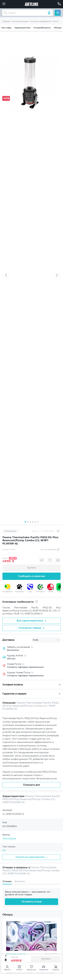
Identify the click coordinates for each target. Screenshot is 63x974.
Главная (6, 21)
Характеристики (22, 28)
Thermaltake (9, 838)
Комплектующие (19, 21)
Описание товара (30, 627)
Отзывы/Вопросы (42, 28)
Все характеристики (30, 620)
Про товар (6, 28)
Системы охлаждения (40, 21)
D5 (4, 850)
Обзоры (58, 28)
